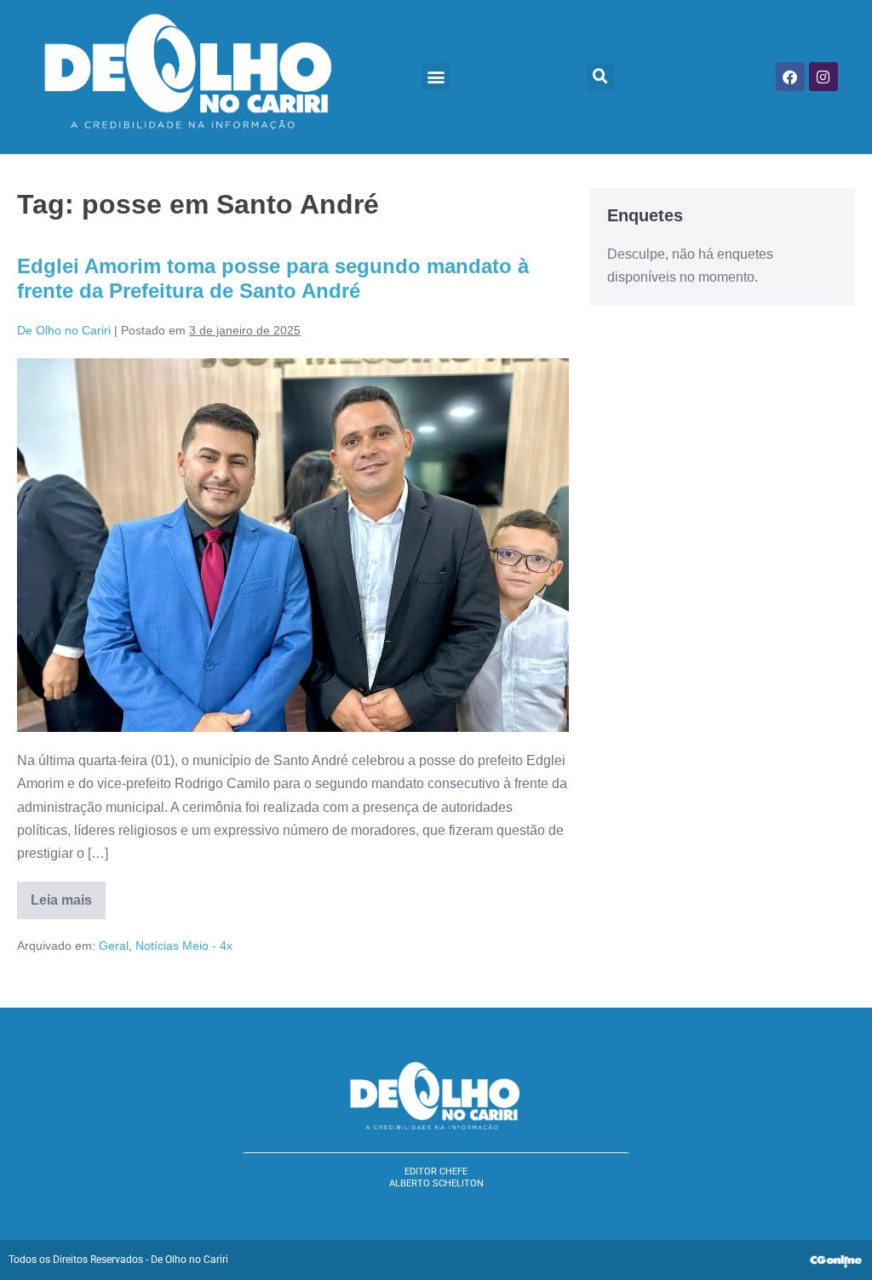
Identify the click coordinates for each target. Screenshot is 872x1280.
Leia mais (68, 894)
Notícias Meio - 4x (183, 945)
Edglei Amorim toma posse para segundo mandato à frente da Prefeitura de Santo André (273, 278)
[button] (436, 77)
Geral (114, 945)
